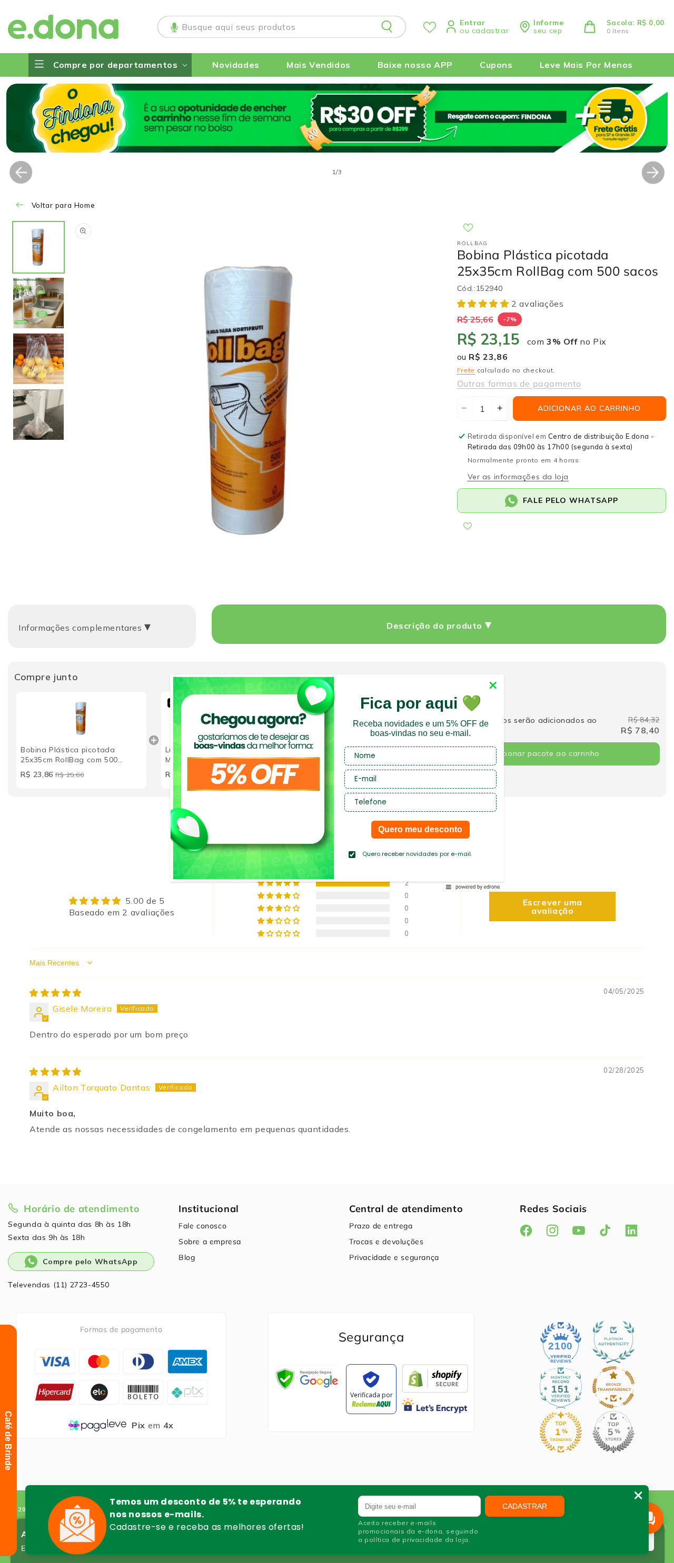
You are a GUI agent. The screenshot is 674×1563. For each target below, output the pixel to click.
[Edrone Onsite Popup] (337, 781)
